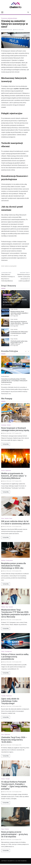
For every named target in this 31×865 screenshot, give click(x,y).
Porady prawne (9, 560)
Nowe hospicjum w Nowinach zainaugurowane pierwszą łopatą (15, 429)
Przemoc (7, 829)
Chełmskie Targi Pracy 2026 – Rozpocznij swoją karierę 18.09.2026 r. (14, 739)
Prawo (2, 829)
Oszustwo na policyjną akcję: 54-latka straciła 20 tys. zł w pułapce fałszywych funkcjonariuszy (14, 380)
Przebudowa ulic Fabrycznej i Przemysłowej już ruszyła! (19, 332)
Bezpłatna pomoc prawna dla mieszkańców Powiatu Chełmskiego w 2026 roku (13, 565)
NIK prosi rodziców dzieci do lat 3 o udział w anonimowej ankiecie (15, 522)
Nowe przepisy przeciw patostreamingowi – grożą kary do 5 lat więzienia (14, 834)
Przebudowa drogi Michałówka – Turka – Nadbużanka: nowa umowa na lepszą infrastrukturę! (15, 300)
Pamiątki (8, 778)
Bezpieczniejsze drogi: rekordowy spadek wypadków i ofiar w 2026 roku (19, 313)
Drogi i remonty (7, 294)
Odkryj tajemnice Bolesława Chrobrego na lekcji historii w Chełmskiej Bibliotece (8, 278)
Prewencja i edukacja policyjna (9, 18)
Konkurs (3, 778)
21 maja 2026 (15, 335)
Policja (2, 651)
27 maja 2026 (15, 315)
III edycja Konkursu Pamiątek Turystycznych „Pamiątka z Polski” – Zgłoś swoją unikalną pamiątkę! (14, 785)
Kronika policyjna (5, 376)
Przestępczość (8, 651)
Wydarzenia (8, 470)
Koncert (3, 470)
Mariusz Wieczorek (19, 29)
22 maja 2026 (15, 326)
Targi (7, 607)
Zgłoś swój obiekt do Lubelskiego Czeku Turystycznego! (10, 701)
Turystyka (11, 607)
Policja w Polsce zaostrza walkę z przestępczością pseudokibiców (14, 656)
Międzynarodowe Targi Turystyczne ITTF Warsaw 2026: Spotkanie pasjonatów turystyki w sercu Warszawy (15, 613)
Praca (2, 734)
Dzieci (2, 518)
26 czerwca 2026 (6, 384)
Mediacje (3, 560)
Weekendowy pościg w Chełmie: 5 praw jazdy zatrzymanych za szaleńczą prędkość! (23, 278)
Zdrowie (9, 425)
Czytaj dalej (6, 444)
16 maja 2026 (15, 345)
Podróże (3, 607)
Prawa (10, 518)
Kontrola (7, 518)
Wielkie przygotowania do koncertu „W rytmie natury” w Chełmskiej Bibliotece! (13, 475)
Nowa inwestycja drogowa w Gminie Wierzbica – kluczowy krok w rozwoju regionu (19, 323)
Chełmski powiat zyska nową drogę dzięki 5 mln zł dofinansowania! (18, 342)
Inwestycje (3, 425)
